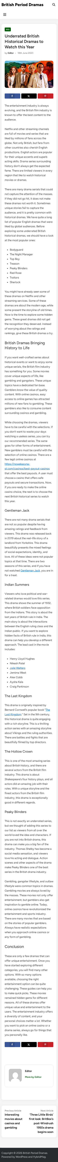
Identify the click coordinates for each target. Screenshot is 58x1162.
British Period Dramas (22, 4)
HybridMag (39, 1156)
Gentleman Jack (30, 570)
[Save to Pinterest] (45, 96)
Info (8, 29)
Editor (11, 53)
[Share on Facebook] (12, 96)
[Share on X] (29, 96)
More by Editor (33, 1077)
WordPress (22, 1156)
